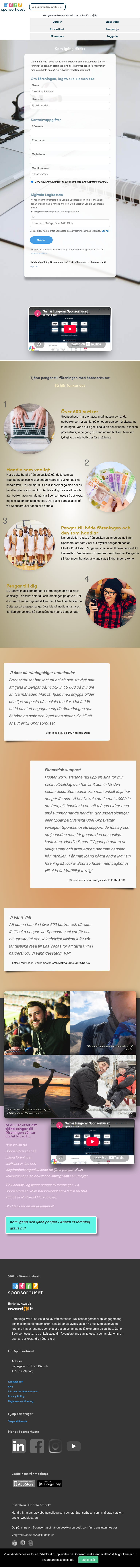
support (34, 266)
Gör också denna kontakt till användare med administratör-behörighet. (71, 181)
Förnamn (37, 126)
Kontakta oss (15, 1381)
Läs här (105, 230)
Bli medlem (57, 36)
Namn (35, 85)
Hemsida (37, 99)
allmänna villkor (39, 253)
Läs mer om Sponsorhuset (23, 1391)
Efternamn (38, 140)
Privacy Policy (16, 1396)
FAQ (10, 1386)
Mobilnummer (40, 168)
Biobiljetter (112, 21)
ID (33, 217)
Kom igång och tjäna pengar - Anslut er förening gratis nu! (50, 1225)
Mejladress (38, 154)
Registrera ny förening (20, 1401)
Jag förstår (88, 1560)
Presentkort (57, 29)
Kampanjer (112, 29)
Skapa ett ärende (17, 1421)
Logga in (112, 36)
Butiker (57, 21)
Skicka (41, 240)
